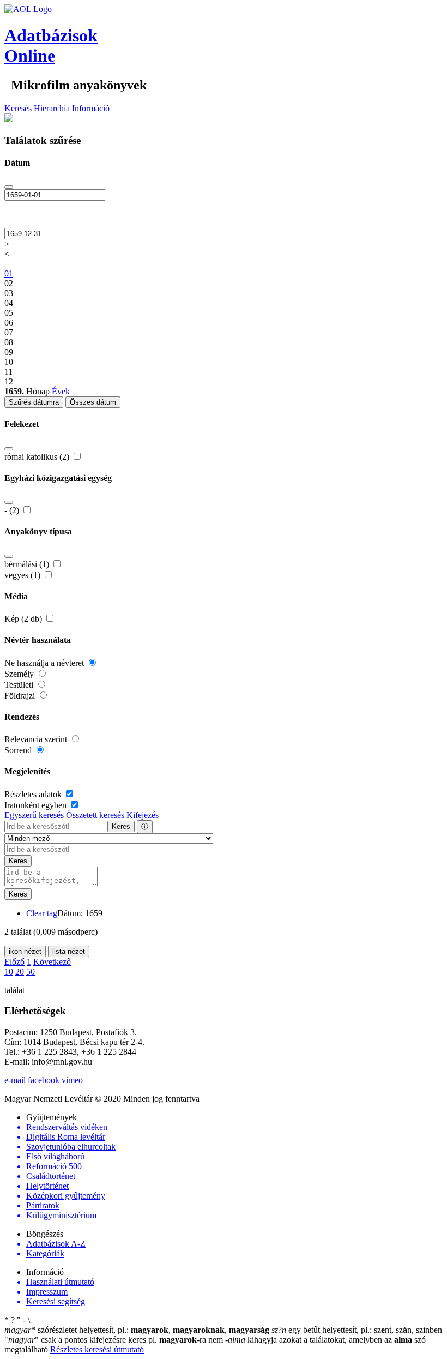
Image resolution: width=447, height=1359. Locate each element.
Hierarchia (52, 108)
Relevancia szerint (36, 739)
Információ (91, 108)
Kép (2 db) (24, 618)
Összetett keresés (95, 815)
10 (8, 971)
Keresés (18, 108)
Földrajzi (20, 695)
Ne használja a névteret (45, 663)
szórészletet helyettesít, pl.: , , (136, 1329)
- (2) (12, 510)
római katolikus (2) (37, 456)
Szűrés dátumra (34, 402)
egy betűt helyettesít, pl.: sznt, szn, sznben (356, 1329)
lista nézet (68, 951)
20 (19, 971)
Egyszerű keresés (34, 815)
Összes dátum (93, 402)
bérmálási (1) (27, 564)
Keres (121, 826)
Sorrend (19, 750)
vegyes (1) (23, 575)
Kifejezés (142, 815)
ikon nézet (25, 951)
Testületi (19, 684)
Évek (61, 391)
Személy (20, 673)
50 (30, 971)
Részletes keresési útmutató (97, 1349)
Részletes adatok (34, 794)
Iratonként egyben (36, 805)
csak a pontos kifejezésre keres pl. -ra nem (114, 1339)
